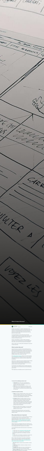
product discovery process (17, 355)
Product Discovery (30, 326)
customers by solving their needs (25, 430)
